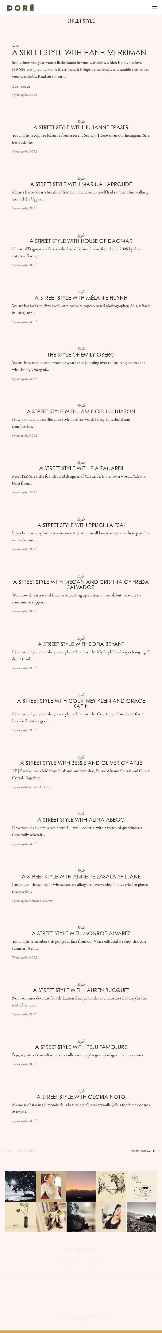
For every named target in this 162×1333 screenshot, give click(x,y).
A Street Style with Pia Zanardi (81, 468)
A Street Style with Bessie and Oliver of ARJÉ (81, 763)
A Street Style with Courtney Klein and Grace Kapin (81, 703)
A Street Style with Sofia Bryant (81, 644)
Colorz (85, 1319)
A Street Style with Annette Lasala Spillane (81, 876)
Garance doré (81, 1249)
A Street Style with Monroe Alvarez (81, 933)
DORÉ (33, 95)
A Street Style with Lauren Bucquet (81, 990)
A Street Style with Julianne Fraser (81, 127)
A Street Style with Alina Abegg (81, 820)
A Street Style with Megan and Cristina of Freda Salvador (81, 584)
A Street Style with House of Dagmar (81, 241)
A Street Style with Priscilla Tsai (81, 525)
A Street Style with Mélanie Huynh (81, 298)
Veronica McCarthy (41, 787)
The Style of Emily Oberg (81, 354)
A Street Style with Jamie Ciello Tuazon (81, 411)
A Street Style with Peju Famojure (81, 1047)
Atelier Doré (20, 7)
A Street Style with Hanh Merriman (79, 52)
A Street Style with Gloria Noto (81, 1097)
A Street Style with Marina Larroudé (81, 184)
